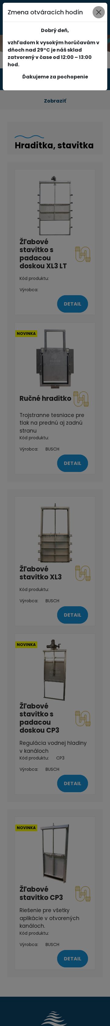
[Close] (99, 12)
